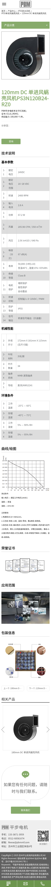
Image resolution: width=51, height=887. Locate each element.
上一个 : (14, 688)
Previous (2, 730)
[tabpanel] (25, 55)
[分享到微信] (11, 125)
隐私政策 (21, 858)
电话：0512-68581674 (12, 838)
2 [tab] (27, 75)
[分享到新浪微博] (11, 130)
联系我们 (25, 810)
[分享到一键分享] (11, 127)
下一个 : (39, 688)
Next (48, 730)
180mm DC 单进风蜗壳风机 (25, 752)
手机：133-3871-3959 (12, 834)
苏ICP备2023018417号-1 (16, 862)
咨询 (11, 141)
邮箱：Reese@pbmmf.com (15, 842)
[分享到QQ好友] (11, 132)
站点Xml (38, 858)
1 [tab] (24, 75)
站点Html (30, 858)
